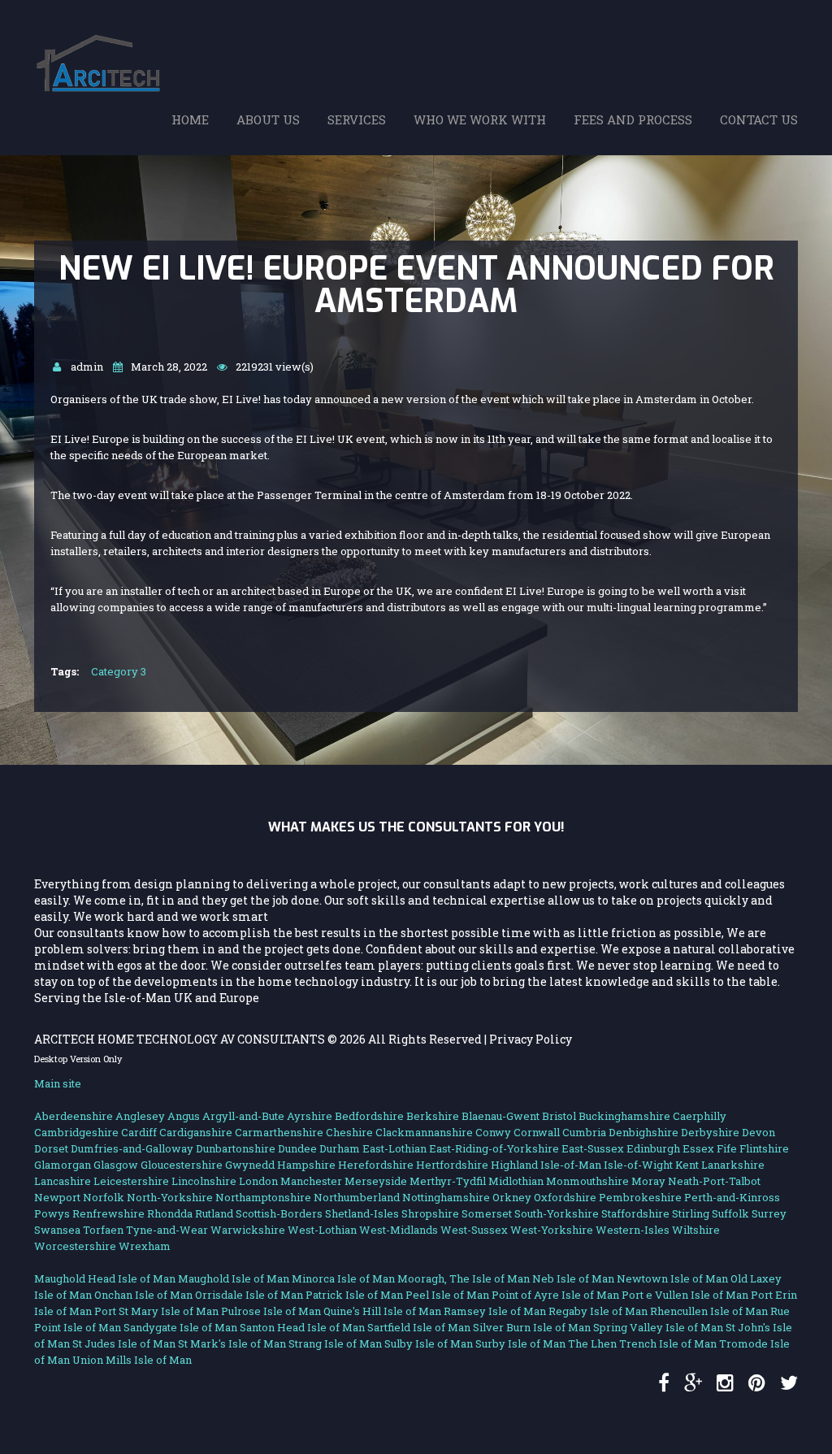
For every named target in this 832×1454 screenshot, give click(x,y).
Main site (57, 1083)
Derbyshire (710, 1132)
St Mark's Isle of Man (232, 1343)
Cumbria (584, 1132)
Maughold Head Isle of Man (105, 1278)
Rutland (214, 1213)
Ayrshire (309, 1116)
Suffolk (730, 1213)
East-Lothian (394, 1148)
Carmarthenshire (279, 1132)
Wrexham (145, 1246)
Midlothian (516, 1181)
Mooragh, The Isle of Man (463, 1278)
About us (268, 119)
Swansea (57, 1229)
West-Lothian (322, 1229)
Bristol (559, 1116)
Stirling (690, 1213)
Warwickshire (247, 1229)
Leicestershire (131, 1181)
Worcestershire (75, 1246)
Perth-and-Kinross (732, 1197)
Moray (648, 1181)
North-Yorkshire (170, 1197)
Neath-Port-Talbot (714, 1181)
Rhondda (170, 1213)
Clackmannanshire (424, 1132)
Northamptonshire (263, 1197)
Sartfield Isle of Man (418, 1327)
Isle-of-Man (570, 1164)
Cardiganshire (195, 1132)
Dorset (51, 1148)
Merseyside (375, 1181)
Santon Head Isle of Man (302, 1327)
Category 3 (118, 671)
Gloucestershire (182, 1164)
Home (190, 119)
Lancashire (62, 1181)
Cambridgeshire (76, 1132)
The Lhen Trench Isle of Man (642, 1343)
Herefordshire (376, 1164)
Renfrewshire (108, 1213)
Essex (698, 1148)
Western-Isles (633, 1229)
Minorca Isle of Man (343, 1278)
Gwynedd (250, 1164)
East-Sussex (592, 1148)
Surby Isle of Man (520, 1343)
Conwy (493, 1132)
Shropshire (430, 1213)
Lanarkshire (733, 1164)
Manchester (311, 1181)
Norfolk (103, 1197)
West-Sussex (474, 1229)
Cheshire (349, 1132)
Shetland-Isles (362, 1213)
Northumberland (357, 1197)
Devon (758, 1132)
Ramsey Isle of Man (495, 1311)
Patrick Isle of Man (354, 1294)
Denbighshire (643, 1132)
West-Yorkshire (551, 1229)
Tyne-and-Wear (167, 1229)
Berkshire (432, 1116)
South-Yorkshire (556, 1213)
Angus (183, 1116)
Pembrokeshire (640, 1197)
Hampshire (306, 1164)
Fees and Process (633, 119)
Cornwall (537, 1132)
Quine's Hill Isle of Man (382, 1311)
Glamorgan (62, 1164)
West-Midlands (398, 1229)
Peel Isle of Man (447, 1294)
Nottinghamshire (446, 1197)
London (258, 1181)
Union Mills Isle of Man (132, 1359)
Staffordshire (635, 1213)
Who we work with (480, 119)
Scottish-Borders (279, 1213)
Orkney (511, 1197)
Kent (687, 1164)
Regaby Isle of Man (598, 1311)
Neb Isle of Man (573, 1278)
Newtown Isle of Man (672, 1278)
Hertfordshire (452, 1164)
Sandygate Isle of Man (180, 1327)
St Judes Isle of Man (124, 1343)
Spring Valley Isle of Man (658, 1327)
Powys (52, 1213)
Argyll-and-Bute (243, 1116)
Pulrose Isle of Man (271, 1311)
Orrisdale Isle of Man (249, 1294)
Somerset (487, 1213)
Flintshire (764, 1148)
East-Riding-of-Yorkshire (494, 1148)
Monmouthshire (587, 1181)
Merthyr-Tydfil (448, 1181)
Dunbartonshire (235, 1148)
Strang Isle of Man (335, 1343)
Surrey (769, 1213)
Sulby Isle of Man (428, 1343)
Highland (514, 1164)
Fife (727, 1148)
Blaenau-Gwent (501, 1116)
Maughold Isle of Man (233, 1278)
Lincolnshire (203, 1181)
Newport (57, 1197)
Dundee (297, 1148)
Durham (339, 1148)
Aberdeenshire (73, 1116)
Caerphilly (699, 1116)
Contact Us (759, 119)
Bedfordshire (369, 1116)
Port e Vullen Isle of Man (685, 1294)
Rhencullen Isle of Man (709, 1311)
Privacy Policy (530, 1039)
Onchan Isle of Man (143, 1294)
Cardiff (139, 1132)
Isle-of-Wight (638, 1164)
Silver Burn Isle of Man (532, 1327)
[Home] (103, 43)
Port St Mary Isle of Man (156, 1311)
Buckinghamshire (624, 1116)
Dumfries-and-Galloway (132, 1148)
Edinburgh (653, 1148)
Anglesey (140, 1116)
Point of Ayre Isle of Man (555, 1294)
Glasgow (115, 1164)
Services (356, 119)
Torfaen (103, 1229)
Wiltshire (696, 1229)
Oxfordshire (565, 1197)
